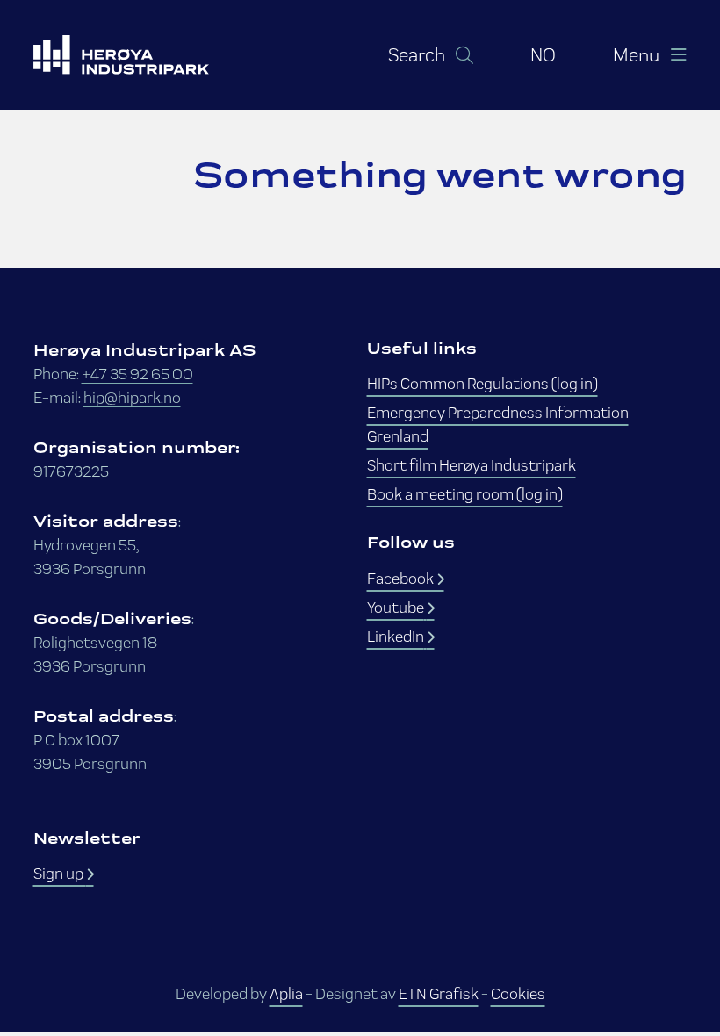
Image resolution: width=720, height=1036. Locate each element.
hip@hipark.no (132, 397)
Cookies (518, 993)
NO (543, 54)
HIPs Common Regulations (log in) (482, 383)
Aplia (286, 993)
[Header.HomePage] (143, 55)
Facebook (401, 578)
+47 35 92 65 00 (137, 373)
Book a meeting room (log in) (465, 494)
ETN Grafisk (439, 993)
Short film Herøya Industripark (471, 465)
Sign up (59, 873)
